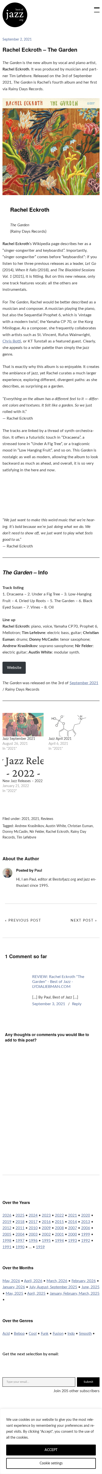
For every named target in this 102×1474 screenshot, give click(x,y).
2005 (6, 1234)
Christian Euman (80, 826)
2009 (46, 1228)
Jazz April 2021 (60, 739)
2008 (59, 1228)
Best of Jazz (14, 14)
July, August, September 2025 (53, 1287)
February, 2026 (84, 1281)
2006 (85, 1228)
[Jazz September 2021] (23, 724)
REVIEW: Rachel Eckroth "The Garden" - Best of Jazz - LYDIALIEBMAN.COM (58, 982)
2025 (20, 1215)
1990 (20, 1247)
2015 (59, 1222)
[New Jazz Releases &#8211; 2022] (23, 767)
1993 (72, 1241)
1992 (85, 1241)
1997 (20, 1241)
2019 (6, 1222)
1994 (59, 1241)
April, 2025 (36, 1293)
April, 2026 (33, 1281)
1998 (6, 1241)
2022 (59, 1215)
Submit (88, 1381)
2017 (33, 1222)
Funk (45, 1334)
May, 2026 (11, 1281)
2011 (20, 1228)
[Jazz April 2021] (69, 724)
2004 (20, 1234)
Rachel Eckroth (57, 832)
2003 (33, 1234)
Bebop (19, 1334)
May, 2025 (14, 1293)
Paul (38, 870)
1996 (33, 1241)
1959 (40, 1247)
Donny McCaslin (15, 832)
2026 (6, 1215)
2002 (46, 1234)
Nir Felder (36, 832)
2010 (33, 1228)
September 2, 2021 (17, 39)
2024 (33, 1215)
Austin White (56, 826)
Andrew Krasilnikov (29, 826)
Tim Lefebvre (26, 837)
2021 (25, 819)
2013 (85, 1222)
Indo (71, 1334)
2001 (59, 1234)
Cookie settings (51, 1463)
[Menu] (95, 7)
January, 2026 (13, 1287)
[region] (51, 1441)
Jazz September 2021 (18, 739)
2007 (72, 1228)
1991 (6, 1247)
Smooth (85, 1334)
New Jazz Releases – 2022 (22, 781)
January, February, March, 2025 (75, 1293)
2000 (72, 1234)
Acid (6, 1334)
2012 (6, 1228)
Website (14, 668)
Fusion (58, 1334)
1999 (85, 1234)
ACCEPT (51, 1450)
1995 (46, 1241)
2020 (85, 1215)
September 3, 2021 (48, 1004)
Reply (76, 1004)
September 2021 (84, 683)
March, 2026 (57, 1281)
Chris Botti (11, 341)
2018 (20, 1222)
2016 (46, 1222)
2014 (72, 1222)
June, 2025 (90, 1287)
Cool (33, 1334)
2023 (46, 1215)
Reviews (47, 819)
